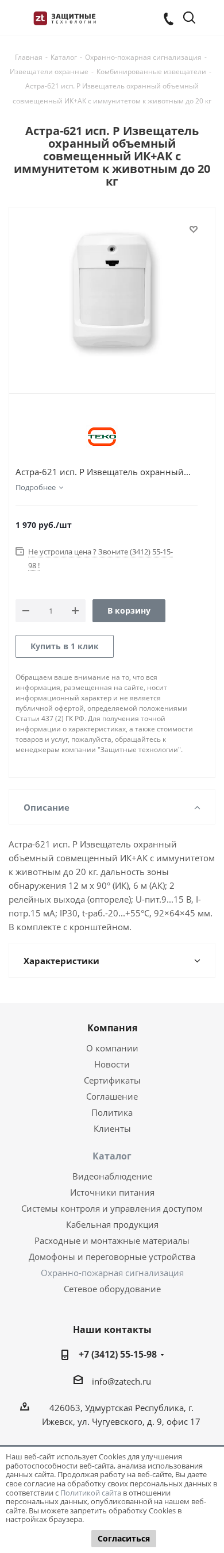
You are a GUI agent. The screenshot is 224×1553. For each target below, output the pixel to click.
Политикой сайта (90, 1493)
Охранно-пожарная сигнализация (112, 1272)
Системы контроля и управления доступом (112, 1208)
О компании (112, 1048)
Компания (112, 1028)
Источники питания (112, 1192)
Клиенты (112, 1128)
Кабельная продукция (112, 1224)
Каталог (112, 1156)
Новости (112, 1064)
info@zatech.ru (121, 1381)
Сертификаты (112, 1080)
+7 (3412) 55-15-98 (118, 1354)
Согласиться (124, 1538)
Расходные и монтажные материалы (112, 1240)
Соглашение (112, 1096)
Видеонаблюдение (112, 1176)
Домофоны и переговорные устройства (112, 1256)
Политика (112, 1112)
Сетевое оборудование (112, 1288)
